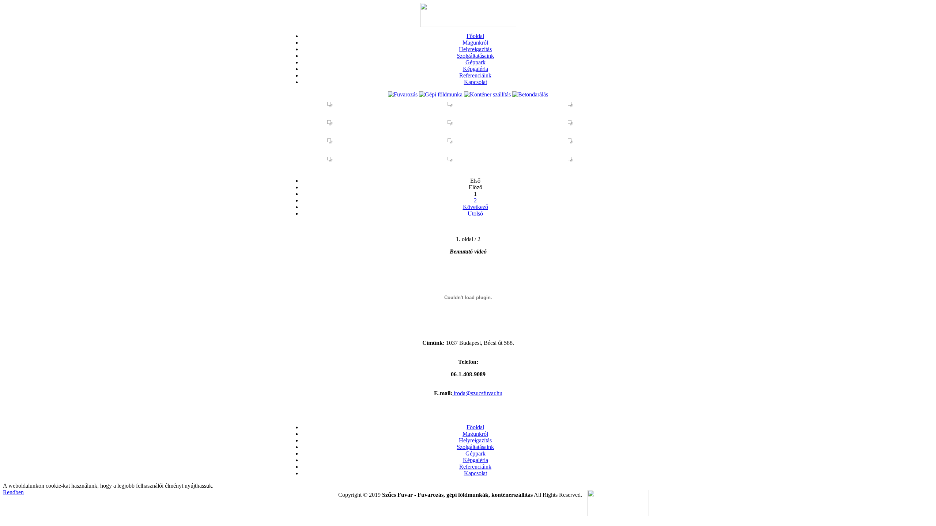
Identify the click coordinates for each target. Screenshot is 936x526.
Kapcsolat (475, 82)
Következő (475, 207)
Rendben (13, 492)
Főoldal (475, 36)
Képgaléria (475, 69)
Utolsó (475, 213)
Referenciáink (475, 75)
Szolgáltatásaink (475, 56)
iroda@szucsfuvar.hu (477, 393)
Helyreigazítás (475, 49)
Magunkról (475, 42)
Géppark (475, 62)
